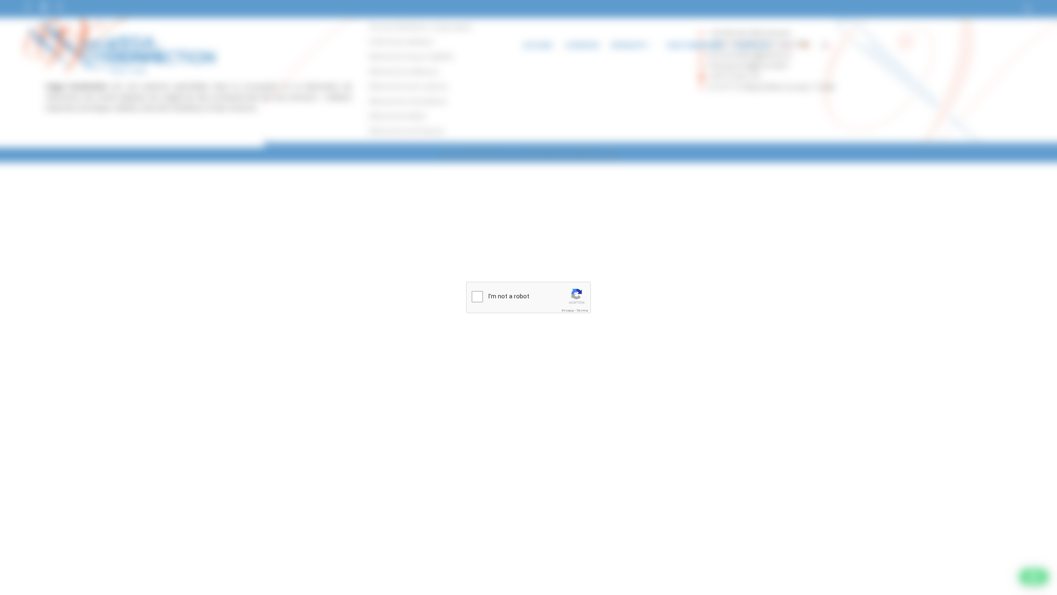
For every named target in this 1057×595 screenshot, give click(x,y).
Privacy (568, 310)
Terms (582, 310)
